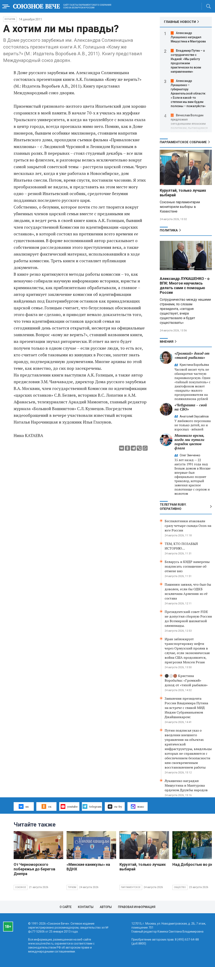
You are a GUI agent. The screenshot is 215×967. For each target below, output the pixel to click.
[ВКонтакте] (121, 448)
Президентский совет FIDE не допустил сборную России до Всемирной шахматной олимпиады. (188, 618)
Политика (169, 230)
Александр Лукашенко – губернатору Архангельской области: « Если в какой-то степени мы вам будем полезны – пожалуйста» (188, 93)
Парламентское (131, 887)
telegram (95, 806)
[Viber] (139, 448)
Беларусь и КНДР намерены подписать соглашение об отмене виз (187, 566)
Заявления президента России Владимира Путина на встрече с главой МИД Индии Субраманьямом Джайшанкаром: (186, 707)
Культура (10, 19)
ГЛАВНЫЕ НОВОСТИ (180, 22)
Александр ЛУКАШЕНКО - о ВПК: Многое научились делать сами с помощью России (185, 285)
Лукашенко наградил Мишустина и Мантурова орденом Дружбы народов (186, 785)
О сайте (66, 907)
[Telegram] (133, 448)
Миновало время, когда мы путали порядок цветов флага (189, 441)
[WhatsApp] (145, 448)
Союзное (20, 887)
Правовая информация (136, 907)
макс (140, 806)
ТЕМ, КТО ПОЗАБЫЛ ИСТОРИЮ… (181, 546)
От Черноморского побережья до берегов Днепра (34, 869)
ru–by (118, 806)
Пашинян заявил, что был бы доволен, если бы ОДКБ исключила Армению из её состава (188, 591)
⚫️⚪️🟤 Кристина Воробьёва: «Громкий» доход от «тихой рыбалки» (186, 680)
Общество (180, 887)
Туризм (72, 887)
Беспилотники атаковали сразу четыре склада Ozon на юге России (188, 526)
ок (49, 806)
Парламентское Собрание (183, 142)
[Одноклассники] (127, 448)
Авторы (106, 907)
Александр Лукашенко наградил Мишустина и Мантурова (188, 37)
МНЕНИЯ (166, 342)
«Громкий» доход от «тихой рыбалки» (191, 355)
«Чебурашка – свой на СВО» (190, 407)
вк (27, 806)
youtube (72, 806)
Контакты (85, 907)
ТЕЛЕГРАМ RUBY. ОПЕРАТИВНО (173, 507)
